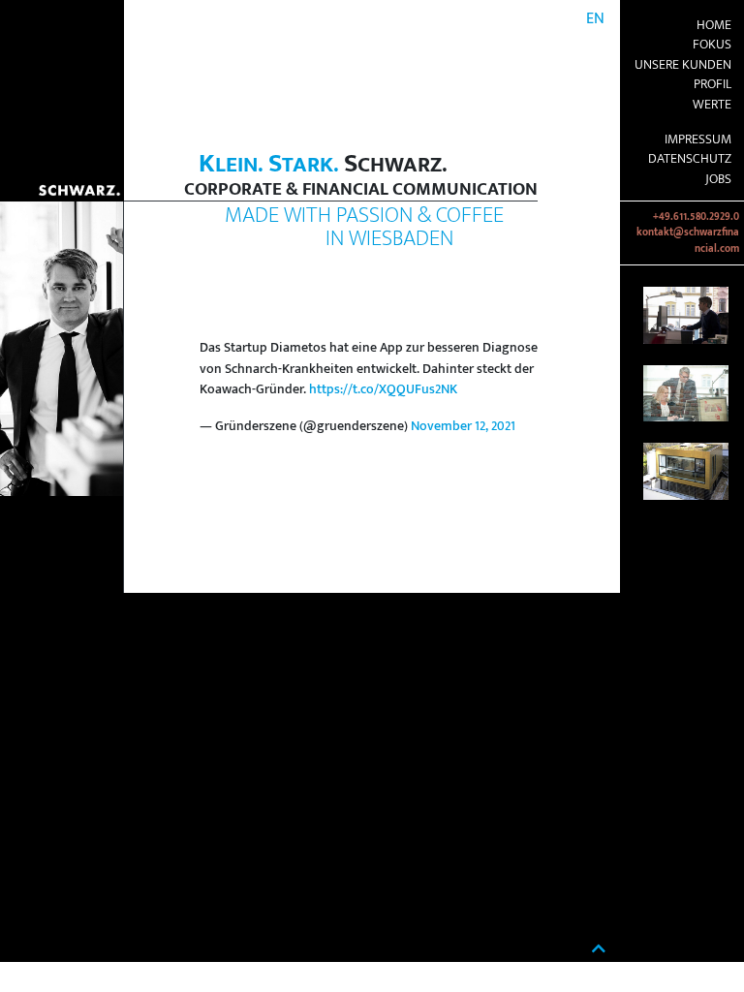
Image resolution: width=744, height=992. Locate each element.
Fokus (712, 44)
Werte (712, 104)
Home (714, 25)
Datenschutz (689, 159)
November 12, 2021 (463, 426)
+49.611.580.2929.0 (696, 217)
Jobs (718, 179)
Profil (712, 84)
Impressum (698, 139)
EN (595, 19)
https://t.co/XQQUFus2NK (383, 389)
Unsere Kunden (683, 65)
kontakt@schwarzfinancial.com (687, 240)
